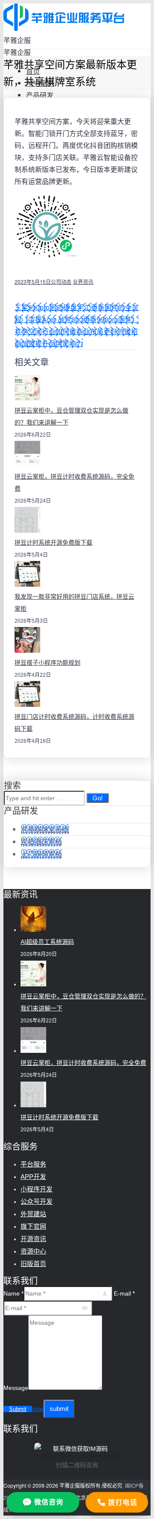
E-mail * (124, 1293)
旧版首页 (33, 1263)
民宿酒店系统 (41, 842)
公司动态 (61, 281)
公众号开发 (37, 1201)
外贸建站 (33, 1214)
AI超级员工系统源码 (47, 941)
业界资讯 (83, 281)
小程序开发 (37, 1189)
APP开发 (33, 1176)
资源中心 (33, 1251)
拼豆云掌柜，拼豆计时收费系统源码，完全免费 (83, 1062)
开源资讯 (33, 1238)
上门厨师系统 (41, 854)
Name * (13, 1293)
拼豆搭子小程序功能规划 (47, 662)
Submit (18, 1409)
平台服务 (33, 1164)
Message (15, 1387)
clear (38, 1409)
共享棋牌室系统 (45, 829)
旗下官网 (33, 1226)
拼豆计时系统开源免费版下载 (53, 542)
